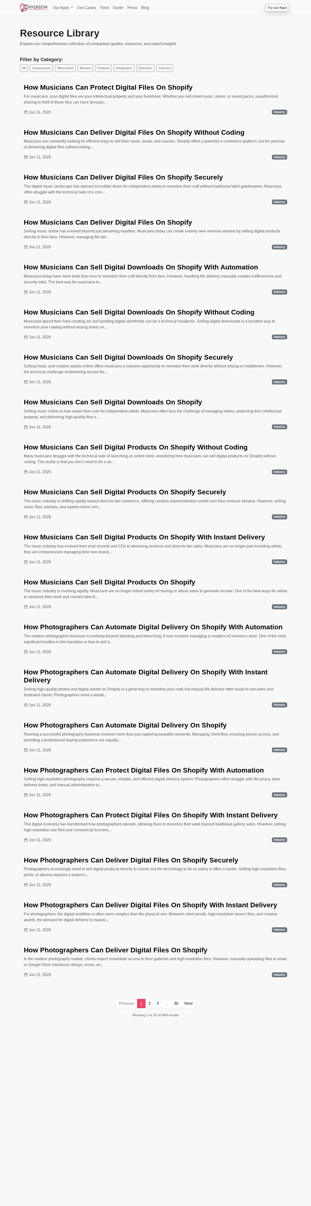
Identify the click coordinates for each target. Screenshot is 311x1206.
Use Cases (86, 8)
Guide (118, 8)
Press (132, 8)
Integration (124, 68)
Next (188, 1003)
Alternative (65, 68)
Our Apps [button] (61, 8)
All (24, 68)
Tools (104, 8)
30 (176, 1003)
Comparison (41, 68)
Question (145, 68)
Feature (103, 68)
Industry (165, 68)
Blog (145, 8)
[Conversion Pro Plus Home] (33, 7)
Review (85, 68)
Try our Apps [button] (277, 8)
